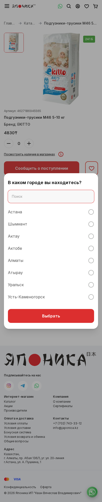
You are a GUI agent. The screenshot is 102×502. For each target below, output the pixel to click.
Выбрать (51, 315)
